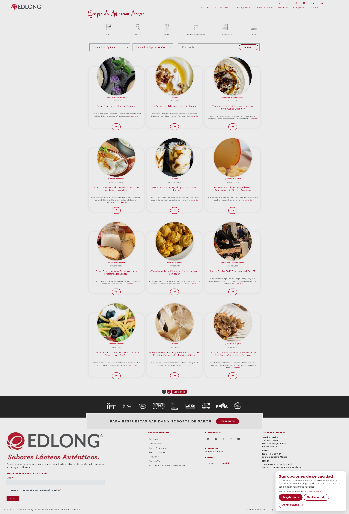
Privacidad (309, 491)
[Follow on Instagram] (296, 3)
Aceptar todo (290, 497)
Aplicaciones (221, 7)
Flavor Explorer (265, 7)
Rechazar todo (316, 497)
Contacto (314, 7)
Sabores (205, 7)
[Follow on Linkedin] (280, 3)
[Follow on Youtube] (304, 3)
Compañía (298, 7)
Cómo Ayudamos (243, 7)
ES (322, 3)
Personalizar (290, 504)
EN (312, 3)
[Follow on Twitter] (272, 3)
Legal (318, 491)
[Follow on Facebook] (288, 3)
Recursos (283, 7)
